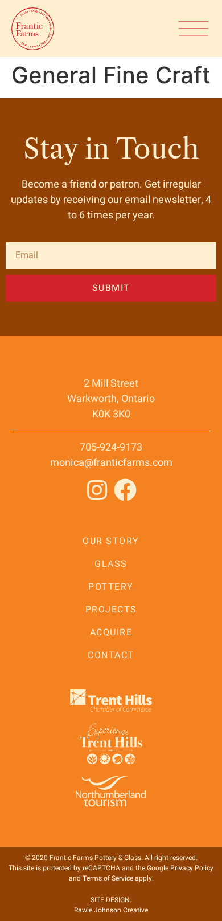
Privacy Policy (191, 868)
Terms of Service (108, 878)
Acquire (111, 632)
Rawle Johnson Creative (111, 910)
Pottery (111, 587)
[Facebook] (125, 489)
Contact (111, 655)
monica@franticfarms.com (111, 462)
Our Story (111, 541)
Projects (111, 609)
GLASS (111, 564)
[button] (193, 28)
